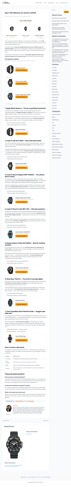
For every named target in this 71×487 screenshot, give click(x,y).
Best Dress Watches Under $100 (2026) (60, 20)
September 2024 (55, 73)
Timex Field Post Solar (20, 336)
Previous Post (5, 420)
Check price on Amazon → (22, 70)
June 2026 (54, 70)
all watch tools (31, 401)
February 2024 (55, 92)
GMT (53, 128)
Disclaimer (33, 477)
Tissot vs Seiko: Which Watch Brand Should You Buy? (60, 46)
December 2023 (55, 94)
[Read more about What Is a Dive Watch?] (14, 445)
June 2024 (54, 81)
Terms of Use (39, 477)
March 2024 (54, 89)
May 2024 (54, 83)
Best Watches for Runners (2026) (59, 18)
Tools (45, 2)
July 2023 (54, 102)
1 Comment (6, 465)
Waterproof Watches (15, 466)
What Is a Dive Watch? (10, 463)
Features (12, 465)
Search (53, 10)
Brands (53, 117)
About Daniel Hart (64, 2)
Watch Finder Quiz (19, 401)
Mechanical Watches (18, 465)
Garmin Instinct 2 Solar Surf (21, 267)
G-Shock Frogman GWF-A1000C (23, 94)
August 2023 (55, 100)
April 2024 (54, 86)
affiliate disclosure (10, 104)
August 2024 (55, 75)
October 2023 (55, 97)
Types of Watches (7, 466)
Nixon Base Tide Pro (20, 300)
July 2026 (54, 67)
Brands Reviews (51, 2)
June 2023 (54, 105)
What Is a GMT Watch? (32, 431)
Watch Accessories (56, 141)
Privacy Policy (24, 477)
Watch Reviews (39, 2)
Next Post (46, 420)
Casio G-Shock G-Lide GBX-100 (22, 232)
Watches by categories (57, 155)
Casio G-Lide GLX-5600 (21, 81)
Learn (57, 2)
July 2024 (54, 78)
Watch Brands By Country (57, 144)
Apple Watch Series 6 (20, 68)
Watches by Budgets (56, 152)
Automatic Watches (56, 114)
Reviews (54, 136)
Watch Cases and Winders (57, 147)
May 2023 (54, 108)
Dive (10, 465)
